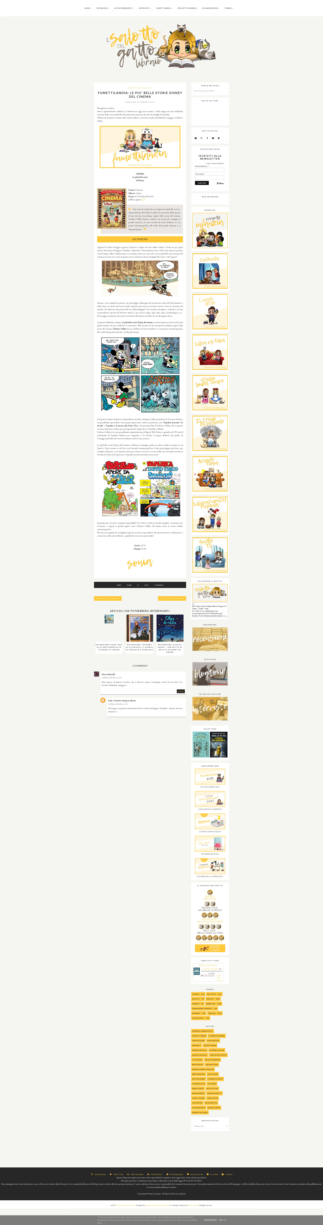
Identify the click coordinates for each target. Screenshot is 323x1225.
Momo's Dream (193, 1205)
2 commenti (159, 585)
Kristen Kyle (197, 1064)
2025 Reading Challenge (208, 965)
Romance (196, 1013)
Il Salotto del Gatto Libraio (125, 1205)
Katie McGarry (198, 1079)
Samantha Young (200, 1112)
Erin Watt (196, 1045)
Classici (195, 994)
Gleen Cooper (198, 1098)
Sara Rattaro (212, 1064)
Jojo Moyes (197, 1103)
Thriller (212, 1013)
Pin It (147, 585)
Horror (195, 1004)
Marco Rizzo (198, 1088)
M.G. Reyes (212, 1084)
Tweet (119, 585)
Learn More (210, 1220)
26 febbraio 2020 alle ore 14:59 (118, 704)
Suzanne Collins (216, 1050)
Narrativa (210, 1004)
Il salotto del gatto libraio (210, 969)
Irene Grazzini (198, 1074)
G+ (138, 585)
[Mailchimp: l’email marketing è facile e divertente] (220, 185)
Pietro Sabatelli (108, 674)
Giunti (148, 88)
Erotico (196, 999)
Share (129, 585)
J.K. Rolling (197, 1060)
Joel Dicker (213, 1074)
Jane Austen (212, 1098)
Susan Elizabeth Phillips (203, 1069)
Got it (222, 1220)
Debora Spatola (199, 1050)
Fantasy (210, 999)
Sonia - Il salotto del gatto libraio (122, 700)
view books (219, 980)
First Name (199, 174)
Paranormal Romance (202, 1008)
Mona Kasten (213, 1040)
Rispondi (181, 691)
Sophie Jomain (210, 1045)
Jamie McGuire (198, 1040)
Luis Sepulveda (198, 1107)
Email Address (202, 166)
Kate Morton (211, 1103)
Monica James (214, 1107)
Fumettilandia (136, 88)
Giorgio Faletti (214, 1093)
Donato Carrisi (199, 1036)
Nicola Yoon (212, 1088)
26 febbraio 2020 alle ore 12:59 (112, 678)
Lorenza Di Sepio (215, 1079)
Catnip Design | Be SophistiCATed (157, 1205)
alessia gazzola (199, 1055)
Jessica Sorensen (212, 1060)
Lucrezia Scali (198, 1084)
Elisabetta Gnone (217, 1036)
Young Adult (198, 1018)
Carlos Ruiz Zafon (218, 1055)
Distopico (211, 994)
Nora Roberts (198, 1093)
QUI (144, 199)
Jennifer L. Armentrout (202, 1031)
